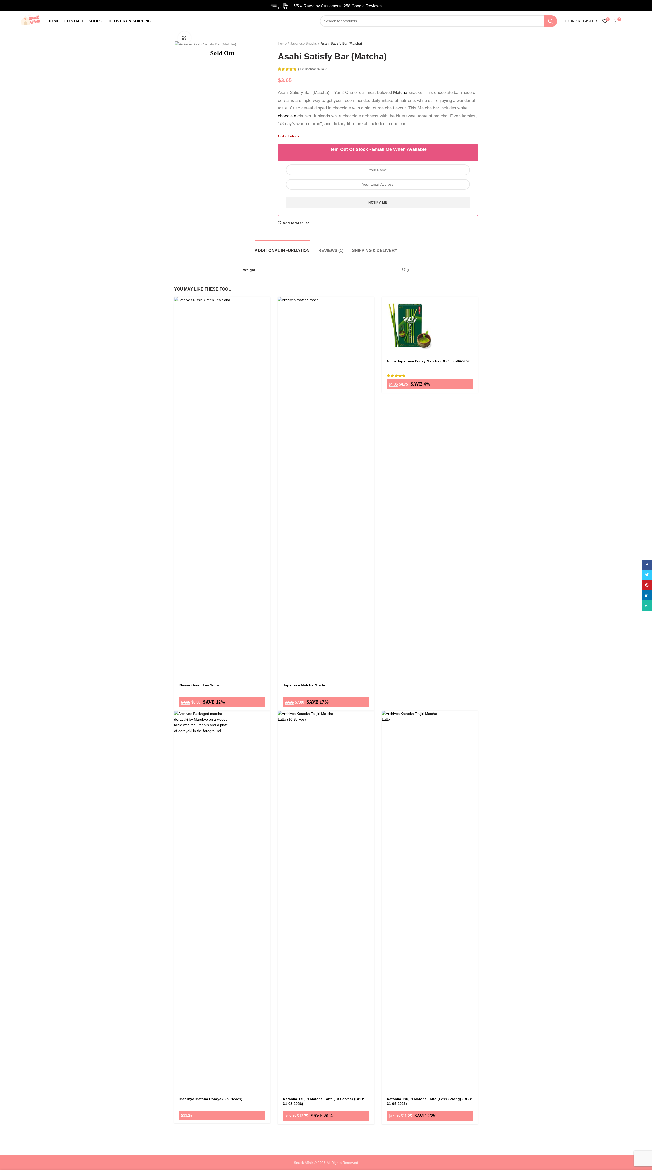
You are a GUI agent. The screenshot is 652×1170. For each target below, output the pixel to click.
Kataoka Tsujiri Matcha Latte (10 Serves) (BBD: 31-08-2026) (323, 1101)
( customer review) (312, 69)
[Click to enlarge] (184, 37)
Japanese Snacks (303, 43)
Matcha (400, 92)
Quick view (266, 322)
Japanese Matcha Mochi (304, 685)
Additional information (282, 250)
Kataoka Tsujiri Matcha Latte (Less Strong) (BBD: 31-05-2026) (429, 1101)
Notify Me (377, 202)
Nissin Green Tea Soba (199, 685)
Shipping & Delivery (374, 250)
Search (550, 21)
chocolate (287, 116)
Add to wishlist (296, 223)
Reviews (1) (330, 250)
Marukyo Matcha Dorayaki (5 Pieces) (210, 1099)
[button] (266, 310)
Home (282, 43)
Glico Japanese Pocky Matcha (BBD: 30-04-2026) (429, 361)
